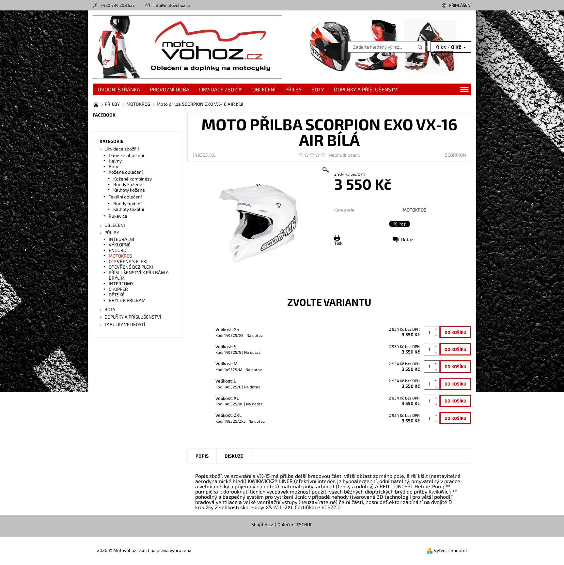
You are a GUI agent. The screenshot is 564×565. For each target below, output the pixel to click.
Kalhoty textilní (128, 209)
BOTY (317, 89)
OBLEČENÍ (263, 89)
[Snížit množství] (437, 335)
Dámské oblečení (126, 155)
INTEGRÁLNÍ (121, 239)
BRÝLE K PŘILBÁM (127, 300)
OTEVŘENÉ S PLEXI (128, 261)
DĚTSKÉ (117, 294)
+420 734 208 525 (118, 5)
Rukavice (118, 216)
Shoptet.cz (262, 524)
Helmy (115, 161)
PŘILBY (293, 89)
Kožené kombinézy (132, 178)
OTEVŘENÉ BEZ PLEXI (131, 267)
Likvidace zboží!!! (221, 89)
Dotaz (407, 239)
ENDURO (117, 250)
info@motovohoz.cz (172, 5)
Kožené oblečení (126, 172)
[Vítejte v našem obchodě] (96, 104)
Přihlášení (460, 5)
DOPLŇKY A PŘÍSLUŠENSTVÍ (366, 89)
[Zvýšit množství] (437, 329)
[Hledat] (420, 47)
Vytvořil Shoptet (450, 550)
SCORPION (455, 155)
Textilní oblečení (125, 196)
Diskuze (234, 456)
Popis (202, 456)
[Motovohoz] (187, 46)
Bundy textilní (127, 203)
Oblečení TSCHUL (294, 524)
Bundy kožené (127, 184)
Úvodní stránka (119, 89)
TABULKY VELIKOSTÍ (124, 324)
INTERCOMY (121, 283)
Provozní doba (169, 89)
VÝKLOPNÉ (120, 244)
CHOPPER (118, 289)
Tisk (338, 243)
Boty (113, 166)
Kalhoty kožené (129, 190)
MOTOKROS (414, 209)
